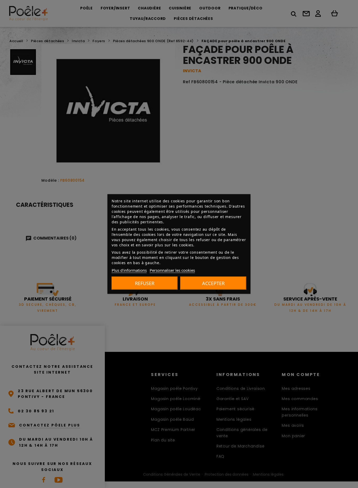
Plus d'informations (129, 270)
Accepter (213, 283)
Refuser (144, 283)
